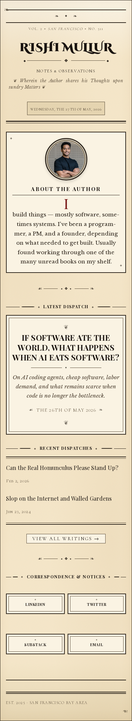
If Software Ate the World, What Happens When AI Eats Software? (66, 347)
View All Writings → (66, 539)
